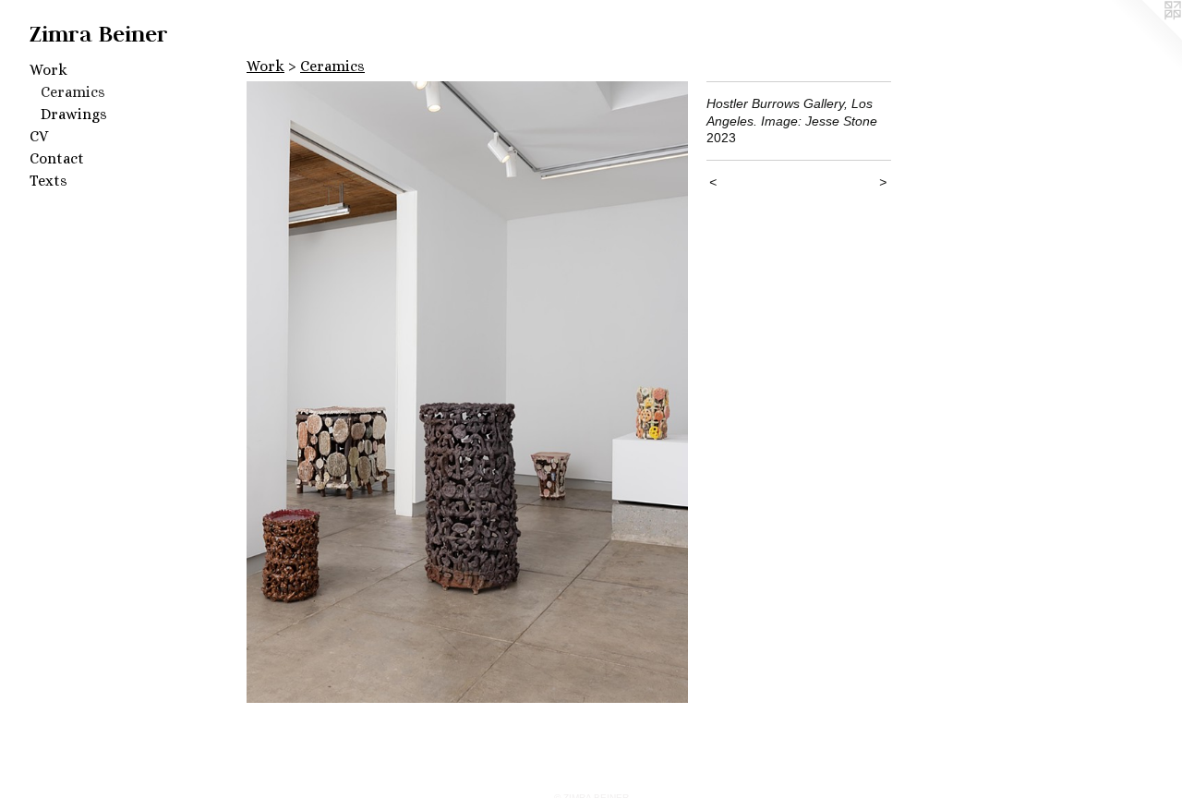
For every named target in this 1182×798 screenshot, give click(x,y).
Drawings (74, 114)
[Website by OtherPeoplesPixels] (1145, 37)
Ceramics (73, 92)
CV (39, 136)
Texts (48, 180)
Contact (57, 158)
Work (48, 70)
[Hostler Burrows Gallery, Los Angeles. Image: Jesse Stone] (467, 392)
